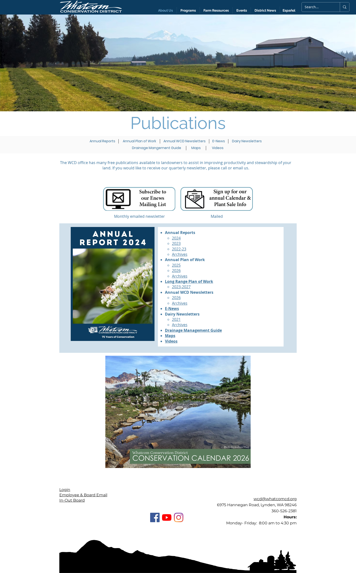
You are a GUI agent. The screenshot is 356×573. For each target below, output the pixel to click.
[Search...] (344, 7)
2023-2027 (181, 286)
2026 (176, 270)
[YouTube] (166, 517)
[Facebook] (155, 517)
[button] (265, 10)
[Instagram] (178, 517)
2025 (176, 265)
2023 (176, 243)
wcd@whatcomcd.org (275, 499)
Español (289, 10)
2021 (176, 319)
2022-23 (179, 249)
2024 (176, 238)
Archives (179, 254)
